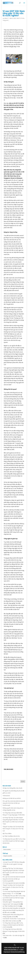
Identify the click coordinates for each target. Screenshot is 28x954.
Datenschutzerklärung (17, 952)
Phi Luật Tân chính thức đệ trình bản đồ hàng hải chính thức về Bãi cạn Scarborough (14, 803)
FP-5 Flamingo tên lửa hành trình (12, 883)
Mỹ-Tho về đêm (7, 833)
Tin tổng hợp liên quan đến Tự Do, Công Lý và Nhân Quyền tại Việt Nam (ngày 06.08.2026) (14, 841)
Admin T (7, 18)
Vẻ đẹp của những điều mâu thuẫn (12, 788)
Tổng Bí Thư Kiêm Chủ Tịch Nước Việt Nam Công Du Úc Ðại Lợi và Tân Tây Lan (13, 829)
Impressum (7, 952)
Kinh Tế (18, 18)
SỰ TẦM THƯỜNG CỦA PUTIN (11, 836)
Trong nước (5, 20)
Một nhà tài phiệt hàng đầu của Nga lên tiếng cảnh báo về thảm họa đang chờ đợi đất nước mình (14, 910)
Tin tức (22, 18)
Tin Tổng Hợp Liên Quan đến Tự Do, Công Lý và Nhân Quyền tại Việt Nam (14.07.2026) (13, 925)
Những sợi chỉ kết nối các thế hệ (12, 798)
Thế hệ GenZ (6, 795)
